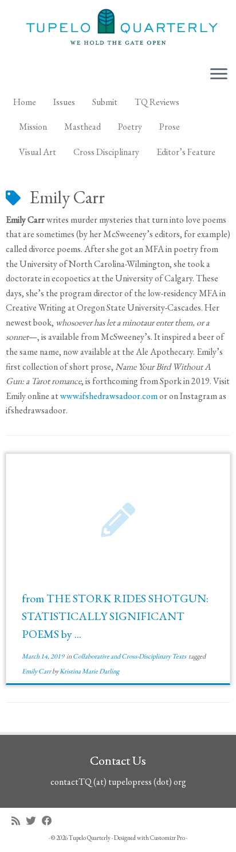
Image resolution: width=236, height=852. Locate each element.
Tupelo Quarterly (90, 838)
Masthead (82, 127)
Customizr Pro (167, 838)
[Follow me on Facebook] (50, 821)
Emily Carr (37, 671)
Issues (64, 102)
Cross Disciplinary (106, 152)
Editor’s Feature (185, 152)
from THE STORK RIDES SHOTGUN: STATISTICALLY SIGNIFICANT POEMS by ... (115, 616)
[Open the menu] (218, 75)
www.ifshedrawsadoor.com (109, 396)
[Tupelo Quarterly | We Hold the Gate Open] (118, 29)
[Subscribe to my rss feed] (18, 821)
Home (24, 102)
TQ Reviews (157, 102)
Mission (33, 127)
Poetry (130, 127)
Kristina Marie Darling (89, 671)
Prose (169, 127)
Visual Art (37, 152)
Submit (104, 102)
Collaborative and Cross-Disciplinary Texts (130, 656)
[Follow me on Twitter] (34, 821)
